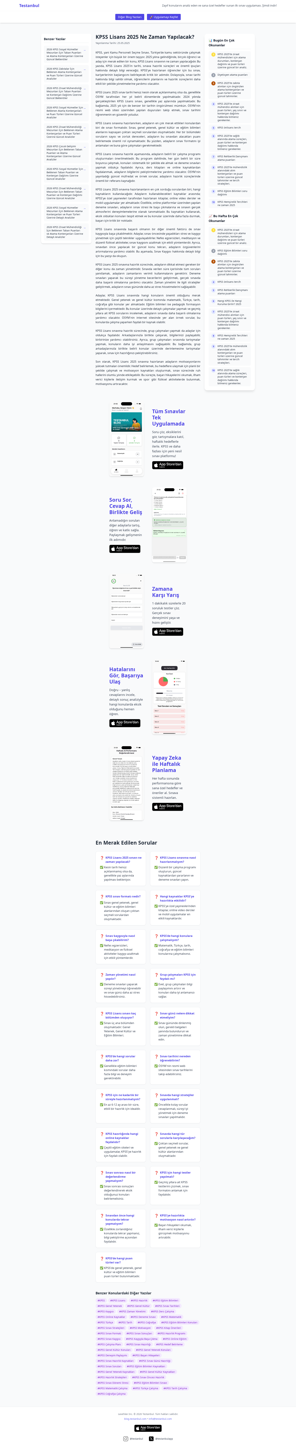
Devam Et (148, 742)
